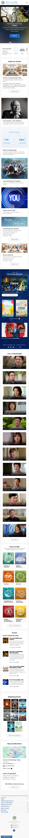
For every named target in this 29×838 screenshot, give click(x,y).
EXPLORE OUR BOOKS (14, 735)
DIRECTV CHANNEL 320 (9, 345)
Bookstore (4, 810)
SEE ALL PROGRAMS (14, 625)
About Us (3, 798)
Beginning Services (6, 804)
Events (14, 633)
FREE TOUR (14, 264)
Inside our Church (14, 61)
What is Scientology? (7, 802)
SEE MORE (14, 539)
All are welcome (8, 255)
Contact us (15, 825)
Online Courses (5, 806)
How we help (14, 547)
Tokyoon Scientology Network (7, 800)
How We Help (4, 812)
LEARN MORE (14, 91)
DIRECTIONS (6, 768)
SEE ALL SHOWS (13, 318)
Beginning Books (14, 697)
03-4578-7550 (9, 766)
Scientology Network (14, 274)
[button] (9, 42)
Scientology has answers (11, 228)
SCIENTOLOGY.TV (21, 345)
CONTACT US (14, 787)
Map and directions (14, 744)
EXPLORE (14, 34)
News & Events (5, 808)
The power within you (14, 24)
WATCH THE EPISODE (10, 295)
